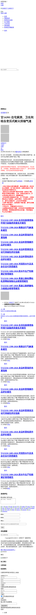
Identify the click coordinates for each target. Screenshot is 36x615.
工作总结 (7, 23)
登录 (2, 3)
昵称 (2, 514)
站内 (5, 30)
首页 (5, 16)
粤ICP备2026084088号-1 (8, 550)
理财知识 (7, 18)
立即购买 (19, 181)
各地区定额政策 (9, 27)
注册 (2, 5)
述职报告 (7, 25)
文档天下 (11, 302)
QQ (2, 524)
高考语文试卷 (8, 20)
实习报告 (7, 22)
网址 (2, 520)
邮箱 (2, 517)
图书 (4, 112)
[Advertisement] (18, 49)
